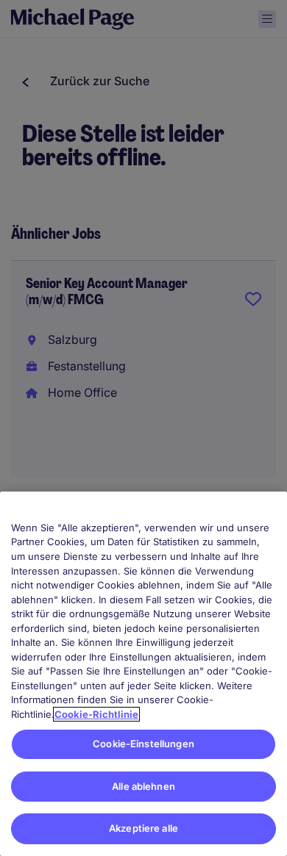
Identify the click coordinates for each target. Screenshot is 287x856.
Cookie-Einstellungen (143, 743)
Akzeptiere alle (143, 828)
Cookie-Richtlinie (96, 714)
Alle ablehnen (143, 786)
